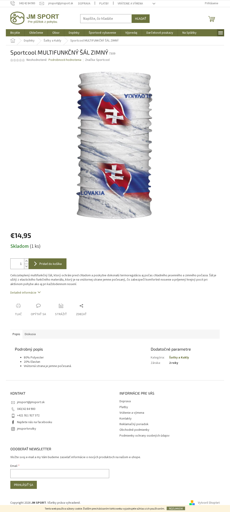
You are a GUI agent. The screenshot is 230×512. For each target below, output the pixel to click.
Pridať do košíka (50, 264)
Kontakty (125, 418)
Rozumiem (176, 508)
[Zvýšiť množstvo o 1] (26, 261)
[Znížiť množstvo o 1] (26, 266)
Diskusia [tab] (30, 334)
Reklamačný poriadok (133, 424)
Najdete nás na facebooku (34, 422)
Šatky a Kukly (179, 357)
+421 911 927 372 (28, 415)
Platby (104, 4)
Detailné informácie (23, 292)
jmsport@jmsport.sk (31, 402)
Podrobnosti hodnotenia (65, 60)
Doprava (84, 4)
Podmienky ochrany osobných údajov (144, 435)
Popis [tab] (16, 334)
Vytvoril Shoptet (209, 503)
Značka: (97, 60)
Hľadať (140, 18)
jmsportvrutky (26, 428)
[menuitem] (15, 32)
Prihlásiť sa (23, 485)
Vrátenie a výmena (130, 4)
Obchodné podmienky (134, 430)
